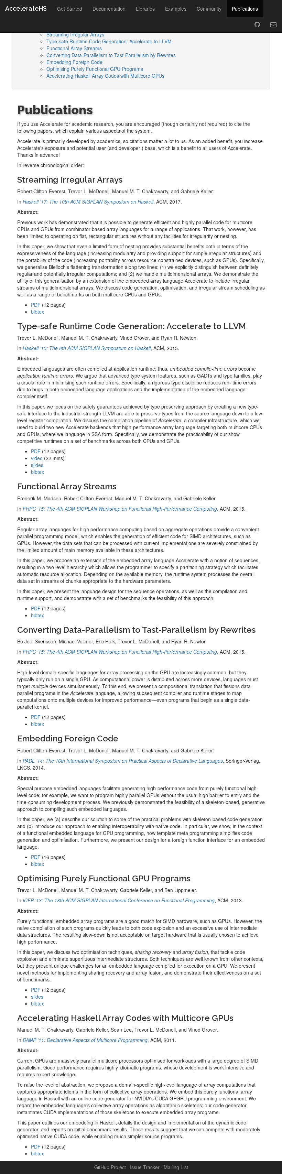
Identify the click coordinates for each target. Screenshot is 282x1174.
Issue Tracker (145, 1167)
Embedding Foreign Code (74, 61)
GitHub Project (110, 1167)
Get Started (69, 8)
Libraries (145, 8)
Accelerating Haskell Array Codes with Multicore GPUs (105, 75)
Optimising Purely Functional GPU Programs (94, 68)
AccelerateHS (26, 8)
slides (37, 464)
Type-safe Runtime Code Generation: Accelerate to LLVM (109, 41)
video (37, 458)
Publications (245, 8)
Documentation (109, 8)
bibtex (37, 311)
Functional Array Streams (74, 48)
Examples (175, 8)
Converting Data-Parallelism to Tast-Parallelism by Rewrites (111, 55)
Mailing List (176, 1167)
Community (209, 8)
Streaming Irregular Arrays (75, 34)
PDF (36, 304)
